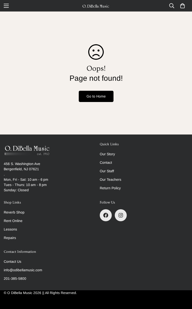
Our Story (107, 154)
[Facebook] (106, 215)
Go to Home (96, 96)
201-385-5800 (15, 278)
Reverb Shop (14, 212)
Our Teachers (110, 180)
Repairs (10, 238)
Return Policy (110, 188)
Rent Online (13, 221)
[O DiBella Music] (96, 5)
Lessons (10, 229)
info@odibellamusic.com (23, 270)
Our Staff (107, 171)
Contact (106, 162)
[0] (182, 6)
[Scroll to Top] (182, 282)
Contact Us (12, 262)
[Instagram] (121, 215)
